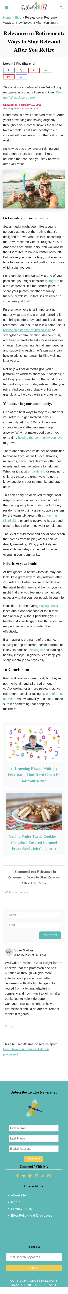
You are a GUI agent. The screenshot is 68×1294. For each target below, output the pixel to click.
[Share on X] (21, 70)
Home (7, 17)
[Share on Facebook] (9, 70)
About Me (18, 1195)
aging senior (49, 606)
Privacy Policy (22, 1208)
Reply (11, 1026)
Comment (50, 935)
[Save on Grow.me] (56, 70)
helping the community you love (40, 437)
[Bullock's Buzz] (34, 7)
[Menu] (6, 7)
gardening (38, 471)
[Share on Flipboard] (9, 76)
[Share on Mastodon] (21, 76)
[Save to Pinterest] (34, 70)
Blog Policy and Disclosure (31, 1215)
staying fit (36, 650)
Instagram (52, 281)
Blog (18, 17)
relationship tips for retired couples (27, 330)
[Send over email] (46, 70)
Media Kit (18, 1202)
